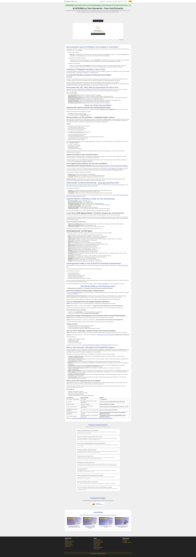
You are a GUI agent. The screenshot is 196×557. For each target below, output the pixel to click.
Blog (67, 539)
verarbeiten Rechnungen (77, 292)
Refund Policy (69, 543)
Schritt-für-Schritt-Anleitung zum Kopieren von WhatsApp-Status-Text (96, 344)
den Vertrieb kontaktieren (103, 283)
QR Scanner (97, 548)
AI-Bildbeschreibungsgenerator (92, 365)
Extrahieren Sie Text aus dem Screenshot (105, 334)
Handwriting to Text (99, 541)
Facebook (126, 539)
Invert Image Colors (99, 547)
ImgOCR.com (103, 553)
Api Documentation (96, 5)
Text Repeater (97, 539)
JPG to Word (97, 543)
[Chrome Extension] (98, 504)
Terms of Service (69, 545)
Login (130, 1)
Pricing (125, 1)
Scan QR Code (120, 1)
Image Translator (102, 1)
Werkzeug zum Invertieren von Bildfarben (84, 161)
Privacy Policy (69, 542)
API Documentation (70, 541)
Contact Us (68, 546)
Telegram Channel (127, 542)
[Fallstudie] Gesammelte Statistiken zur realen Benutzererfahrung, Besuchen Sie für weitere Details (92, 418)
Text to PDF (97, 546)
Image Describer (109, 1)
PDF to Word (115, 1)
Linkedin (125, 541)
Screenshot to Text (98, 542)
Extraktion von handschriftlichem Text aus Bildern (112, 168)
